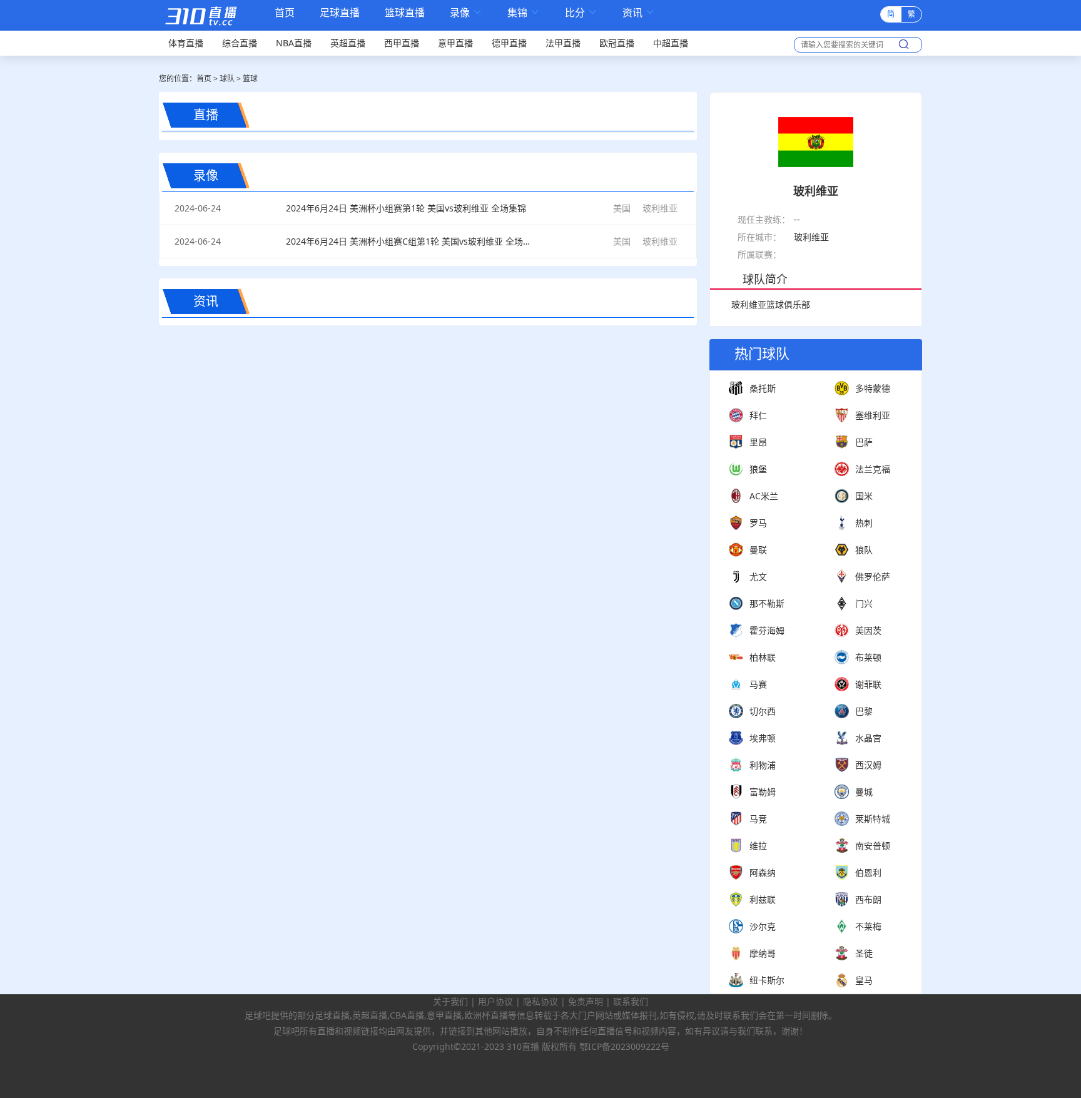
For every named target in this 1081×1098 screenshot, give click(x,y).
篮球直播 (405, 13)
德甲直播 (509, 43)
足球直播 (340, 13)
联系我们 (630, 1001)
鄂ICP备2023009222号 (624, 1046)
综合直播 (239, 43)
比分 (581, 13)
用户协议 (495, 1001)
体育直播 (185, 43)
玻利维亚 (660, 208)
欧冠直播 (616, 43)
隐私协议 (540, 1001)
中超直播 (670, 43)
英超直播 (347, 43)
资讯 (638, 13)
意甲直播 (455, 43)
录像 (466, 13)
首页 (285, 13)
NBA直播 (294, 43)
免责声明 (585, 1001)
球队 (227, 78)
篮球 (250, 78)
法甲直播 (563, 43)
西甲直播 (401, 43)
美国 (622, 208)
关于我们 (450, 1001)
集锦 (523, 13)
